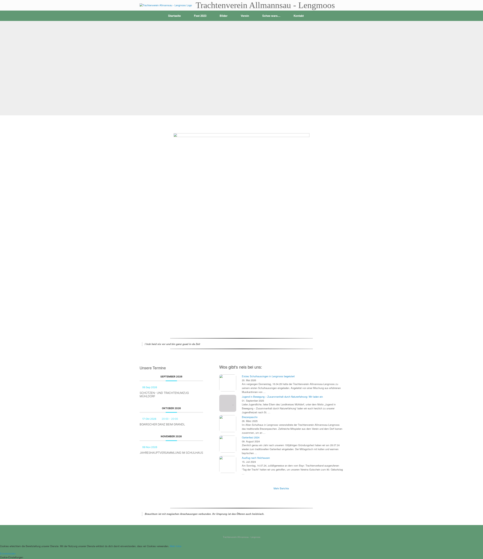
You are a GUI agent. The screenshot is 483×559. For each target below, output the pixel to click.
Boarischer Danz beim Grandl (162, 424)
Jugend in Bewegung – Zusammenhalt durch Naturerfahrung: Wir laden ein (282, 396)
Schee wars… (271, 16)
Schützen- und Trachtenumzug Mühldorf (164, 394)
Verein (245, 16)
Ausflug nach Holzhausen (256, 458)
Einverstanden (8, 553)
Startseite (174, 16)
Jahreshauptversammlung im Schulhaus (171, 452)
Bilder (224, 16)
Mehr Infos (176, 546)
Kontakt (299, 16)
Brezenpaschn (250, 417)
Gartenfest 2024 (250, 437)
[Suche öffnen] (337, 16)
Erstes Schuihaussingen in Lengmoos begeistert (268, 376)
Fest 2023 (200, 16)
